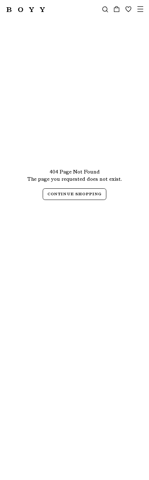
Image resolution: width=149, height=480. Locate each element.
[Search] (105, 9)
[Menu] (140, 9)
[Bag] (116, 9)
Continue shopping (74, 193)
